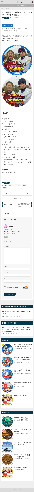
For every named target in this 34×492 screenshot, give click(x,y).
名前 (5, 266)
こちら (9, 333)
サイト (5, 278)
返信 (6, 236)
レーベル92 (17, 2)
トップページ (10, 316)
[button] (6, 193)
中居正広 (24, 185)
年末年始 (5, 187)
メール (6, 272)
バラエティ (6, 17)
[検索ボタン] (32, 2)
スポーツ (11, 185)
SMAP (5, 185)
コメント (6, 246)
